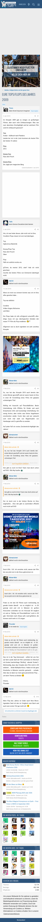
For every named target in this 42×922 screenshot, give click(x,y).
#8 (38, 585)
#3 (38, 288)
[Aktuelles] (29, 4)
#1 (38, 116)
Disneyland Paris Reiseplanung (16, 789)
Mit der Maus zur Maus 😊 (15, 784)
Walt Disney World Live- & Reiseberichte (18, 809)
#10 (37, 697)
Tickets (21, 737)
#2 (38, 229)
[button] (38, 4)
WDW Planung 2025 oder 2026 (19, 793)
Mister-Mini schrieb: (10, 447)
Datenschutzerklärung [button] (11, 914)
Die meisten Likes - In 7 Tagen (13, 848)
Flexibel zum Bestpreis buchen (21, 729)
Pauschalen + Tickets (21, 744)
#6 (38, 484)
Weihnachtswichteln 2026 (15, 776)
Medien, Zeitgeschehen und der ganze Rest (19, 781)
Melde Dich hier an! (21, 74)
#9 (38, 632)
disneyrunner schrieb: (11, 488)
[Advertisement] (21, 30)
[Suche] (33, 4)
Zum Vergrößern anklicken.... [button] (21, 464)
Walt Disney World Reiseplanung (16, 772)
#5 (38, 442)
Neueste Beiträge (9, 761)
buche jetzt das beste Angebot (21, 751)
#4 (38, 388)
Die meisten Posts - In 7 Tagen (13, 815)
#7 (38, 565)
